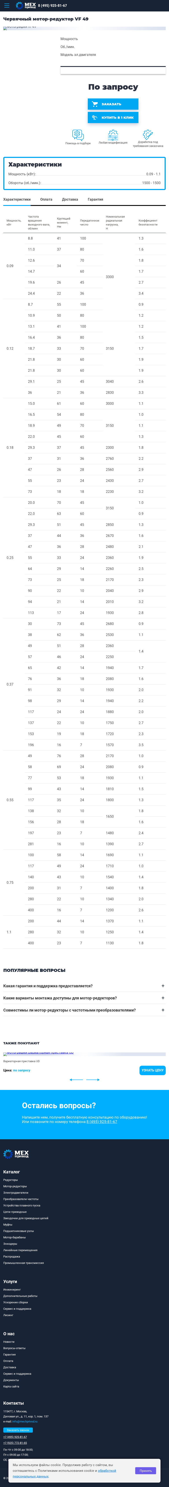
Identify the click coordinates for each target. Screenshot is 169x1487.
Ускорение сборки (15, 1302)
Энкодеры (10, 1243)
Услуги (10, 1281)
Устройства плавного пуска (21, 1205)
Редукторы (10, 1180)
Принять (146, 1470)
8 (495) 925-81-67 (52, 6)
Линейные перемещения (20, 1250)
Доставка (9, 1367)
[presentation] (76, 1079)
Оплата (8, 1361)
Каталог (11, 1171)
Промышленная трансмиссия (23, 1263)
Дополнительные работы (20, 1296)
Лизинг (8, 1315)
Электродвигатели (15, 1192)
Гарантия (9, 1354)
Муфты (7, 1224)
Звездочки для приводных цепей (25, 1218)
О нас (9, 1333)
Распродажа (11, 1256)
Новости (9, 1341)
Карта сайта (11, 1386)
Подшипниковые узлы (18, 1231)
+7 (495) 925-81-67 (15, 1437)
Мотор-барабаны (14, 1237)
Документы (11, 1380)
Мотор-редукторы (15, 1186)
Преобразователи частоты (21, 1199)
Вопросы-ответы (14, 1348)
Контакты (13, 1403)
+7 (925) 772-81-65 (15, 1442)
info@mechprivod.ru (24, 1421)
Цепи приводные (15, 1211)
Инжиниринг (12, 1289)
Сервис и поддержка (17, 1308)
